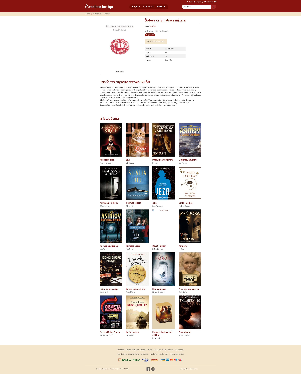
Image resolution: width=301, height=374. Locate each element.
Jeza (154, 203)
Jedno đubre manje (109, 289)
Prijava (191, 2)
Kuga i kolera (132, 332)
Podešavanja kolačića (177, 354)
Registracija (200, 2)
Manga (161, 6)
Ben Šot (153, 26)
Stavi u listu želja (157, 41)
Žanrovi (107, 14)
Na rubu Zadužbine (109, 246)
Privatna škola (133, 246)
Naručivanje (153, 354)
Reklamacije (144, 354)
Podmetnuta (184, 332)
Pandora (183, 246)
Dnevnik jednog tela (135, 289)
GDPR (166, 354)
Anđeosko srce (107, 160)
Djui (128, 160)
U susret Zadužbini (188, 160)
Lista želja (209, 2)
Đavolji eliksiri (159, 246)
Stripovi (148, 6)
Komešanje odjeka (109, 203)
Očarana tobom (133, 203)
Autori (87, 14)
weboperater (193, 369)
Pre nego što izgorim (189, 289)
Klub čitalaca (167, 350)
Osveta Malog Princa (110, 332)
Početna (120, 350)
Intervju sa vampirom (162, 160)
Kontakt (161, 354)
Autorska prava (122, 354)
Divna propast (159, 289)
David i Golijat (185, 203)
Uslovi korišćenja (133, 354)
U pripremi (97, 14)
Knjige (136, 6)
